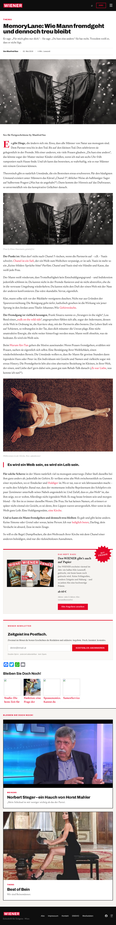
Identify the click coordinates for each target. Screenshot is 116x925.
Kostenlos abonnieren (90, 648)
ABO (101, 5)
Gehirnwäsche (68, 307)
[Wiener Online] (13, 5)
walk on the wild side (29, 319)
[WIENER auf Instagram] (111, 915)
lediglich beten (80, 522)
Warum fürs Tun (19, 345)
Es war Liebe (99, 368)
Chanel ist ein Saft (23, 261)
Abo (43, 916)
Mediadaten (87, 916)
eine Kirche (55, 510)
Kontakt (65, 916)
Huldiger (53, 483)
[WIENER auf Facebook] (106, 915)
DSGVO (75, 916)
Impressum (53, 916)
